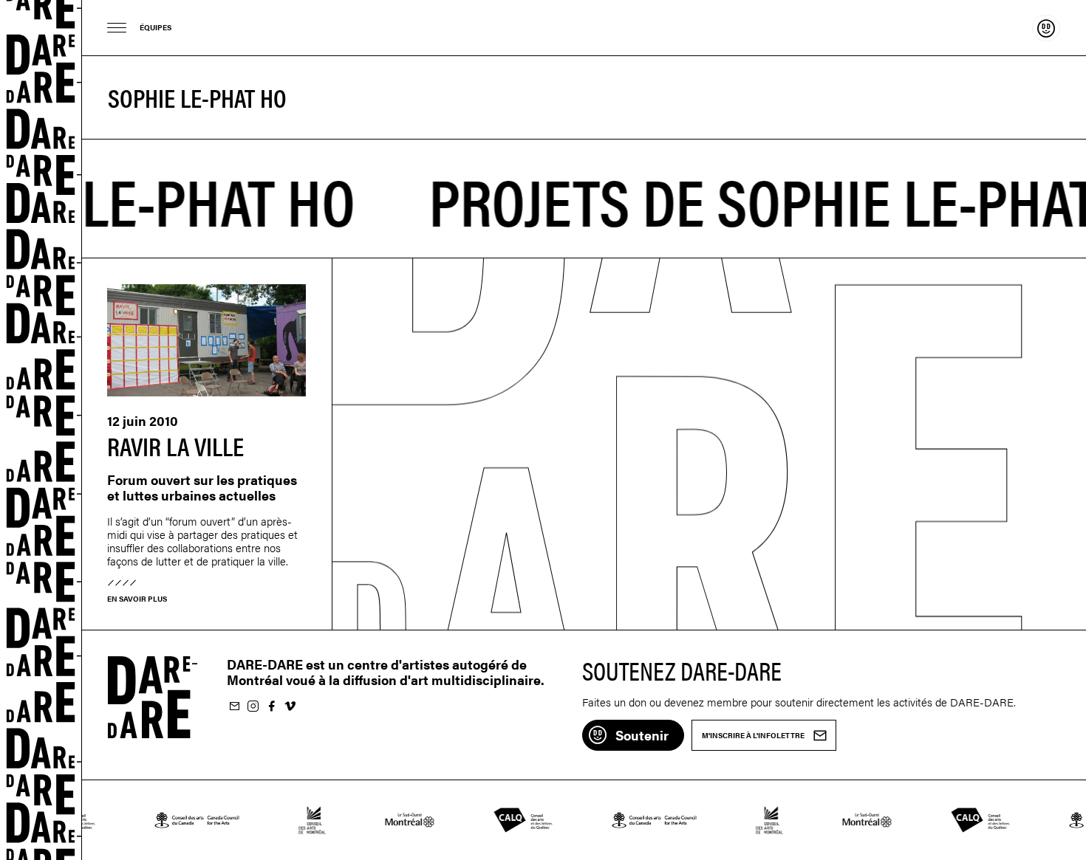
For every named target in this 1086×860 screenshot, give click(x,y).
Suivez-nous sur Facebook (271, 707)
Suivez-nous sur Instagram (252, 707)
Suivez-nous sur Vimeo (289, 707)
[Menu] (117, 28)
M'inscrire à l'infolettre (234, 707)
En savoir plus (137, 599)
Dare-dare (41, 430)
